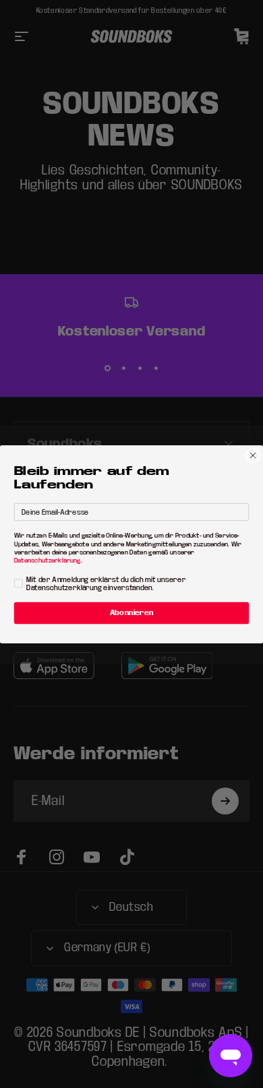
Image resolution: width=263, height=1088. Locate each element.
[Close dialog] (253, 455)
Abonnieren (132, 612)
